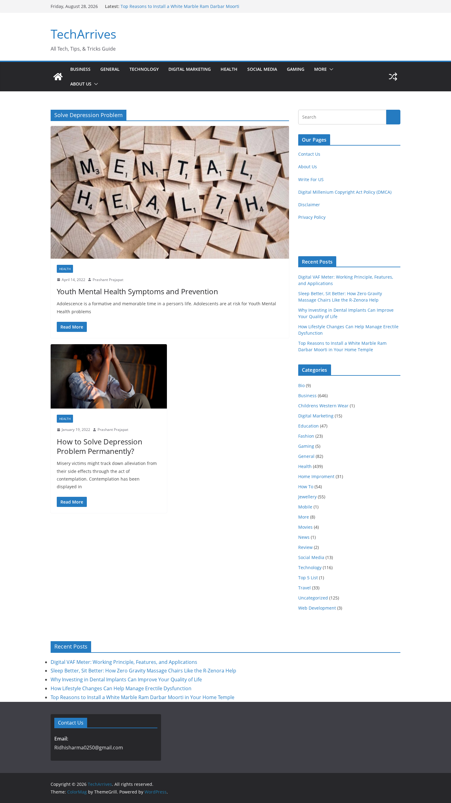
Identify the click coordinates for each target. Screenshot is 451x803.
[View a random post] (393, 76)
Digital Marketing (189, 69)
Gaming (295, 69)
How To (305, 486)
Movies (305, 527)
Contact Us (309, 154)
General (110, 69)
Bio (301, 385)
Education (308, 426)
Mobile (305, 507)
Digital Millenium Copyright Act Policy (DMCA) (344, 192)
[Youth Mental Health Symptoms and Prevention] (170, 192)
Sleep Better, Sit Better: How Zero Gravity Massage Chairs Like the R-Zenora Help (143, 670)
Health (229, 69)
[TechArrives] (58, 76)
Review (305, 547)
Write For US (311, 179)
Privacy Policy (312, 217)
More (320, 69)
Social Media (262, 69)
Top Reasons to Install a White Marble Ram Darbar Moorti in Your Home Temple (142, 697)
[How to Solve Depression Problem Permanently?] (109, 376)
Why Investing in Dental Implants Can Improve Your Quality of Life (126, 679)
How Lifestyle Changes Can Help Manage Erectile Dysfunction (121, 688)
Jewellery (307, 497)
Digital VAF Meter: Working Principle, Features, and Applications (124, 662)
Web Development (317, 608)
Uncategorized (313, 598)
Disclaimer (309, 204)
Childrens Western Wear (323, 406)
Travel (304, 588)
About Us (80, 84)
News (304, 537)
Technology (144, 69)
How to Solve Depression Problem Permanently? (99, 446)
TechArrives (83, 33)
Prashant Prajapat (108, 279)
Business (80, 69)
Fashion (306, 436)
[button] (330, 69)
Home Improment (316, 476)
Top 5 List (308, 577)
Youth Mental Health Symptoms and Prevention (137, 291)
